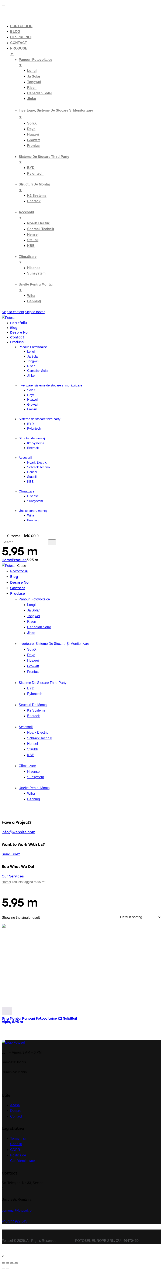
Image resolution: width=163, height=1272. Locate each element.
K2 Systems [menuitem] (36, 195)
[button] (3, 1256)
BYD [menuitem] (31, 168)
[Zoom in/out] (16, 1263)
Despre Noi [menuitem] (20, 37)
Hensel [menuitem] (32, 234)
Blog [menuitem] (15, 31)
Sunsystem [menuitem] (36, 273)
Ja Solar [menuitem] (33, 76)
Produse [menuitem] (18, 51)
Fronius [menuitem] (33, 145)
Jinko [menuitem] (31, 98)
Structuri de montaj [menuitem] (34, 187)
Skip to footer (35, 312)
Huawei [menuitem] (33, 134)
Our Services (13, 876)
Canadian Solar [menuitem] (39, 93)
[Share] (7, 1263)
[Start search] (52, 542)
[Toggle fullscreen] (12, 1263)
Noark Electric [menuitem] (38, 223)
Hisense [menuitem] (33, 268)
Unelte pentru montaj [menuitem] (35, 287)
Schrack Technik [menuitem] (40, 229)
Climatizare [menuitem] (28, 259)
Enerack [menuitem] (34, 201)
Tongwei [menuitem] (34, 82)
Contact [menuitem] (18, 43)
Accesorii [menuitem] (26, 214)
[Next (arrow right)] (7, 1268)
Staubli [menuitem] (32, 240)
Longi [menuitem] (32, 70)
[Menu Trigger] (3, 5)
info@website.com (18, 832)
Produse (19, 560)
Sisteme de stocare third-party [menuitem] (44, 159)
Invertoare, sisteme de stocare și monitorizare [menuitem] (56, 114)
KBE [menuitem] (31, 246)
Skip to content (13, 312)
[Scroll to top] (4, 1250)
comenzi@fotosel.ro (17, 1210)
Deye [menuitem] (31, 129)
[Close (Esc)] (3, 1263)
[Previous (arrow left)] (3, 1268)
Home (7, 560)
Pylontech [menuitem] (35, 173)
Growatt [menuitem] (33, 140)
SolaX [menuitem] (32, 123)
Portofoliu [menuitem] (21, 26)
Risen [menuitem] (32, 87)
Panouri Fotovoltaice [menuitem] (35, 62)
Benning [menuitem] (34, 301)
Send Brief (11, 854)
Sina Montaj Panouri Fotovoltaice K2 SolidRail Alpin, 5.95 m (39, 1020)
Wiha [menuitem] (31, 295)
